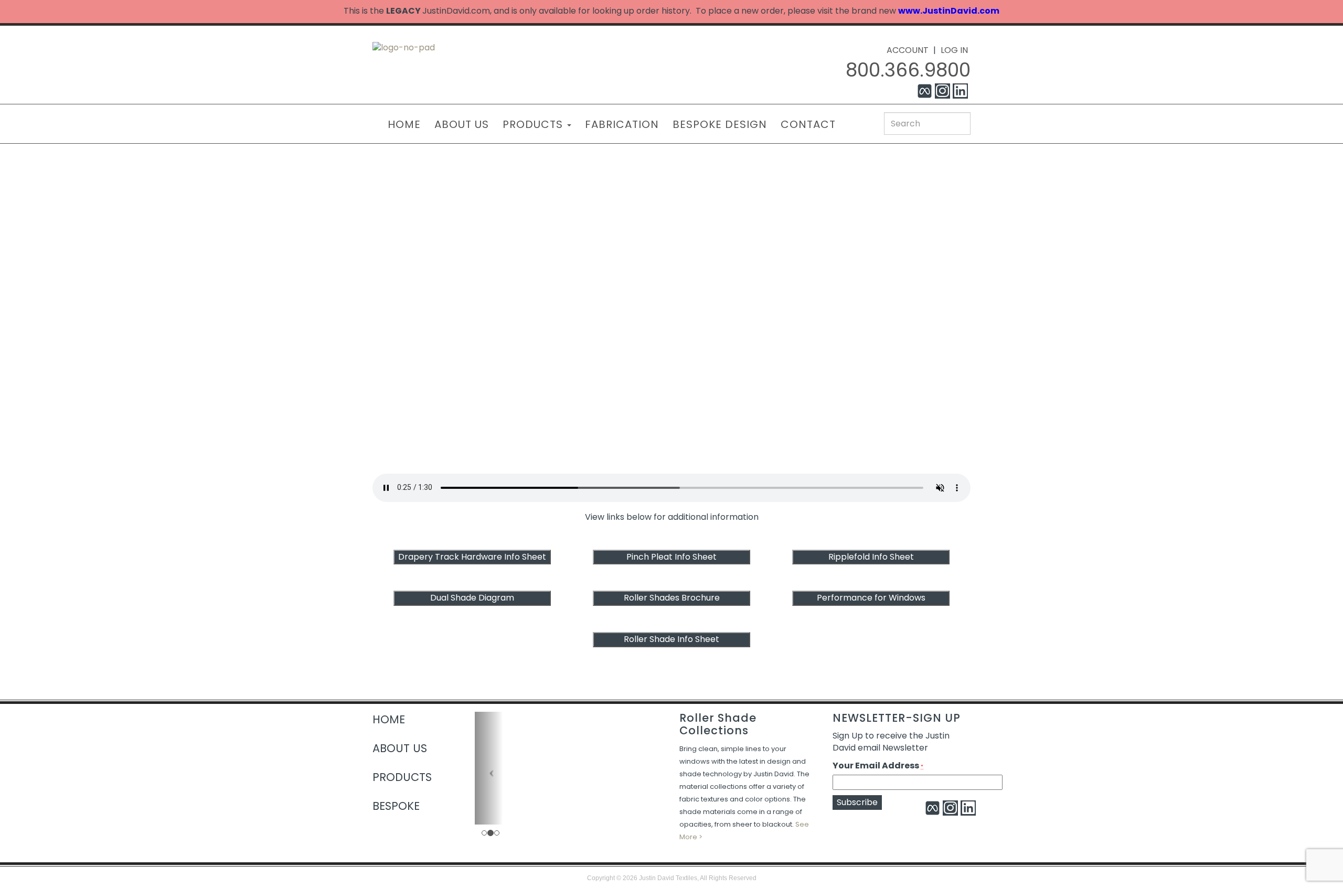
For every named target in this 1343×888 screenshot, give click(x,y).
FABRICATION (622, 124)
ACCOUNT (908, 50)
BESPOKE (396, 806)
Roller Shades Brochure (672, 598)
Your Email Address (878, 766)
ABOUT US (461, 124)
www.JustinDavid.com (948, 11)
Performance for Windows (871, 598)
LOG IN (954, 50)
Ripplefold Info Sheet (871, 557)
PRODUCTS (534, 124)
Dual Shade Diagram (472, 598)
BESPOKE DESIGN (720, 124)
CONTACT (808, 124)
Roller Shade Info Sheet (671, 639)
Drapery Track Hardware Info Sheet (472, 557)
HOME (404, 124)
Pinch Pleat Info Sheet (671, 557)
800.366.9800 (908, 70)
